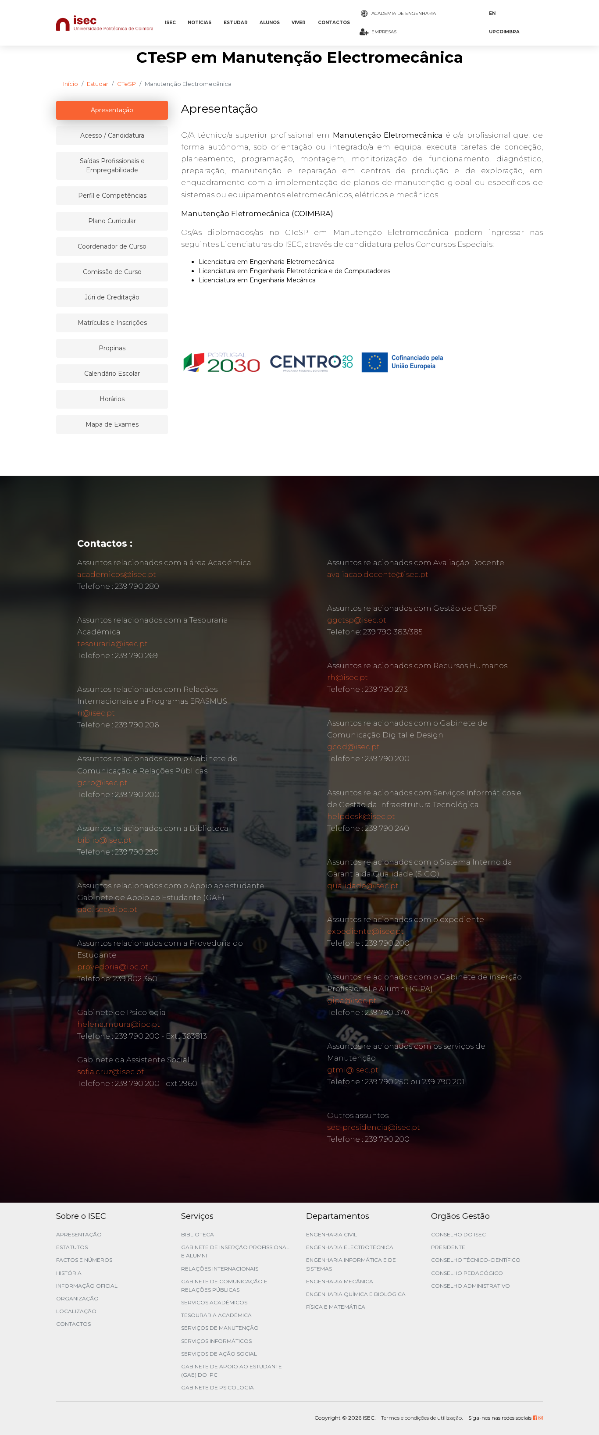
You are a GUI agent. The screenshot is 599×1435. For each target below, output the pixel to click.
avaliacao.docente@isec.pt (377, 574)
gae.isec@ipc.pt (107, 909)
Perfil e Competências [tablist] (112, 195)
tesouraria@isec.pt (112, 643)
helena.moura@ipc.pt (118, 1024)
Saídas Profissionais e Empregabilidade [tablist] (112, 165)
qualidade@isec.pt (363, 885)
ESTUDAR (236, 22)
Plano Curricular (112, 221)
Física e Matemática (335, 1306)
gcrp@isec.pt (102, 782)
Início (70, 83)
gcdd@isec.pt (353, 746)
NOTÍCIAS (199, 22)
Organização (77, 1298)
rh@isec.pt (347, 677)
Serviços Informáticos (216, 1341)
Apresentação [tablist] (112, 110)
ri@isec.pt (96, 713)
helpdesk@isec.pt (361, 816)
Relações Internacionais (219, 1268)
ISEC (170, 22)
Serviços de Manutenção (220, 1328)
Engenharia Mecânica (339, 1281)
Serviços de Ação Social (219, 1353)
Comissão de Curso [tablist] (112, 272)
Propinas (112, 348)
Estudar (97, 83)
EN (492, 13)
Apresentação (79, 1234)
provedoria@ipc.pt (112, 966)
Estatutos (72, 1247)
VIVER (299, 22)
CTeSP (126, 83)
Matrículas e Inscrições (112, 323)
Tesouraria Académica (216, 1315)
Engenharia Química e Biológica (356, 1294)
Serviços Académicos (214, 1302)
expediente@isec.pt (365, 931)
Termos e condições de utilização (421, 1417)
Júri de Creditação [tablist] (112, 297)
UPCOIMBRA (504, 32)
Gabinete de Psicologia (217, 1387)
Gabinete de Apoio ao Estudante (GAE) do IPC (231, 1370)
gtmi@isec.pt (352, 1069)
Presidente (448, 1247)
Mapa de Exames (112, 424)
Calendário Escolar (112, 373)
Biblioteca (197, 1234)
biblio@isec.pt (104, 840)
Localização (76, 1311)
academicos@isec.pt (116, 574)
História (69, 1273)
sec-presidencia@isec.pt (373, 1127)
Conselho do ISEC (458, 1234)
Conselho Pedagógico (467, 1273)
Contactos (73, 1324)
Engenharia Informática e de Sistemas (351, 1264)
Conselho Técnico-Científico (476, 1260)
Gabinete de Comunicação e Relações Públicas (224, 1285)
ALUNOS (270, 22)
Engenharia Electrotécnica (349, 1247)
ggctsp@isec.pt (356, 620)
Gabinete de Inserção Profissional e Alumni (235, 1251)
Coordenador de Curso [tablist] (112, 246)
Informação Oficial (87, 1285)
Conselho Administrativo (470, 1285)
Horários (112, 399)
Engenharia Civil (331, 1234)
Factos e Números (84, 1260)
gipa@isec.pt (352, 1000)
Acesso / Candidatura (112, 135)
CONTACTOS (334, 22)
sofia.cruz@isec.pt (110, 1071)
